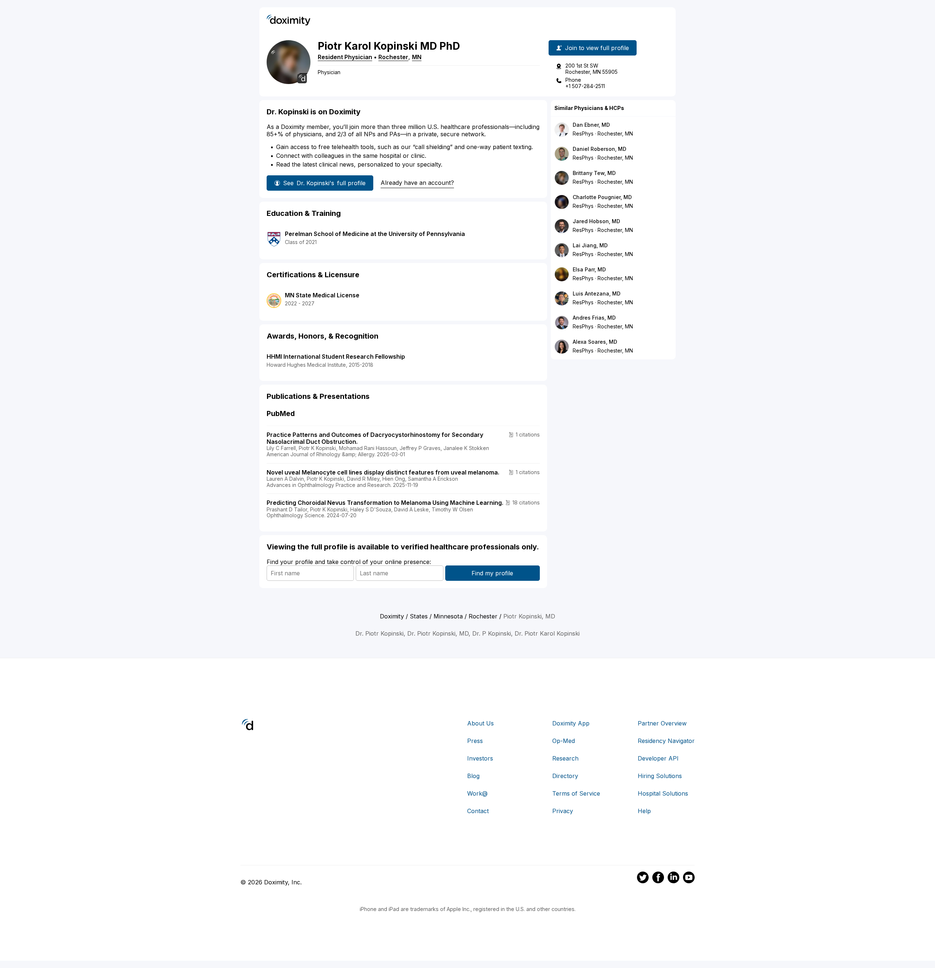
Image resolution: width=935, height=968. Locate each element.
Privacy (562, 811)
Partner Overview (662, 723)
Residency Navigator (666, 740)
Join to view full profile (597, 48)
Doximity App (570, 723)
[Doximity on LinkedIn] (673, 878)
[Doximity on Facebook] (658, 878)
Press (475, 740)
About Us (480, 723)
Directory (565, 776)
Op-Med (563, 740)
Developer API (658, 758)
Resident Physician (345, 57)
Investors (480, 758)
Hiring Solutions (660, 776)
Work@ (477, 793)
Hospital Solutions (663, 793)
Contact (478, 811)
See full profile (324, 183)
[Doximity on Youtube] (689, 878)
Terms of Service (576, 793)
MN (416, 57)
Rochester (393, 57)
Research (565, 758)
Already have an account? (417, 182)
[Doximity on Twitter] (643, 878)
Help (644, 811)
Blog (473, 776)
